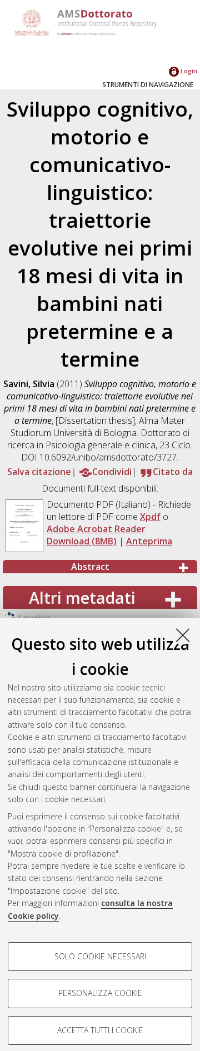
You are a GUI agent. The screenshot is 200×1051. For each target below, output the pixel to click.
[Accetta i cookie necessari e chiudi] (183, 635)
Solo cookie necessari (100, 956)
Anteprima (149, 541)
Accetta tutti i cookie (100, 1030)
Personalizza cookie (100, 993)
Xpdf (150, 517)
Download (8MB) (82, 541)
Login (188, 71)
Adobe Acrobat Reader (96, 529)
